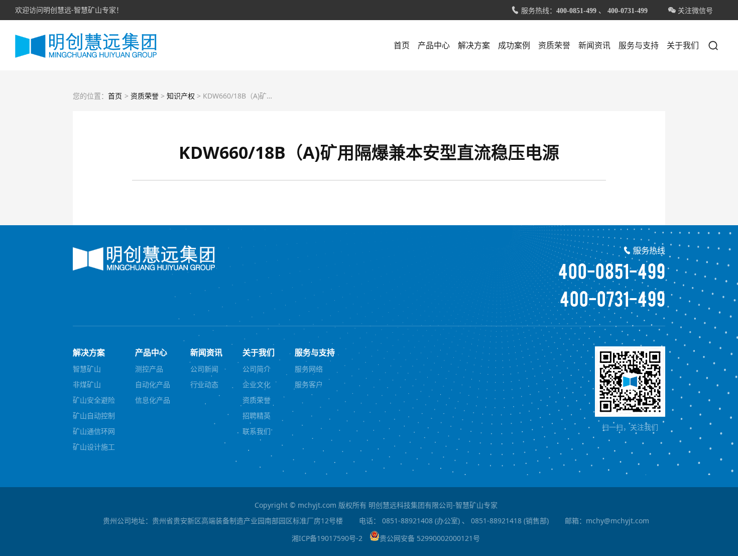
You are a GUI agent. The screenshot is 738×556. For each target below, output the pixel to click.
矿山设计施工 (94, 446)
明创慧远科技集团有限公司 (86, 45)
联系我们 (256, 431)
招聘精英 (256, 415)
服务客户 (309, 384)
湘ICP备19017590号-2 (327, 538)
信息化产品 (152, 400)
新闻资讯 (594, 45)
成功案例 (514, 45)
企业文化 (256, 384)
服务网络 (309, 369)
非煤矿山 (87, 384)
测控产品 (149, 369)
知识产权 (181, 96)
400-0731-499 (627, 11)
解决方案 (474, 45)
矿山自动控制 (94, 415)
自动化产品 (152, 384)
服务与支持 (639, 45)
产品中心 (434, 45)
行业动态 (204, 384)
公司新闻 (204, 369)
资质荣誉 (554, 45)
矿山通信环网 (94, 431)
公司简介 (256, 369)
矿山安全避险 (94, 400)
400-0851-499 (576, 11)
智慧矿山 (87, 369)
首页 (402, 45)
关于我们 (683, 45)
